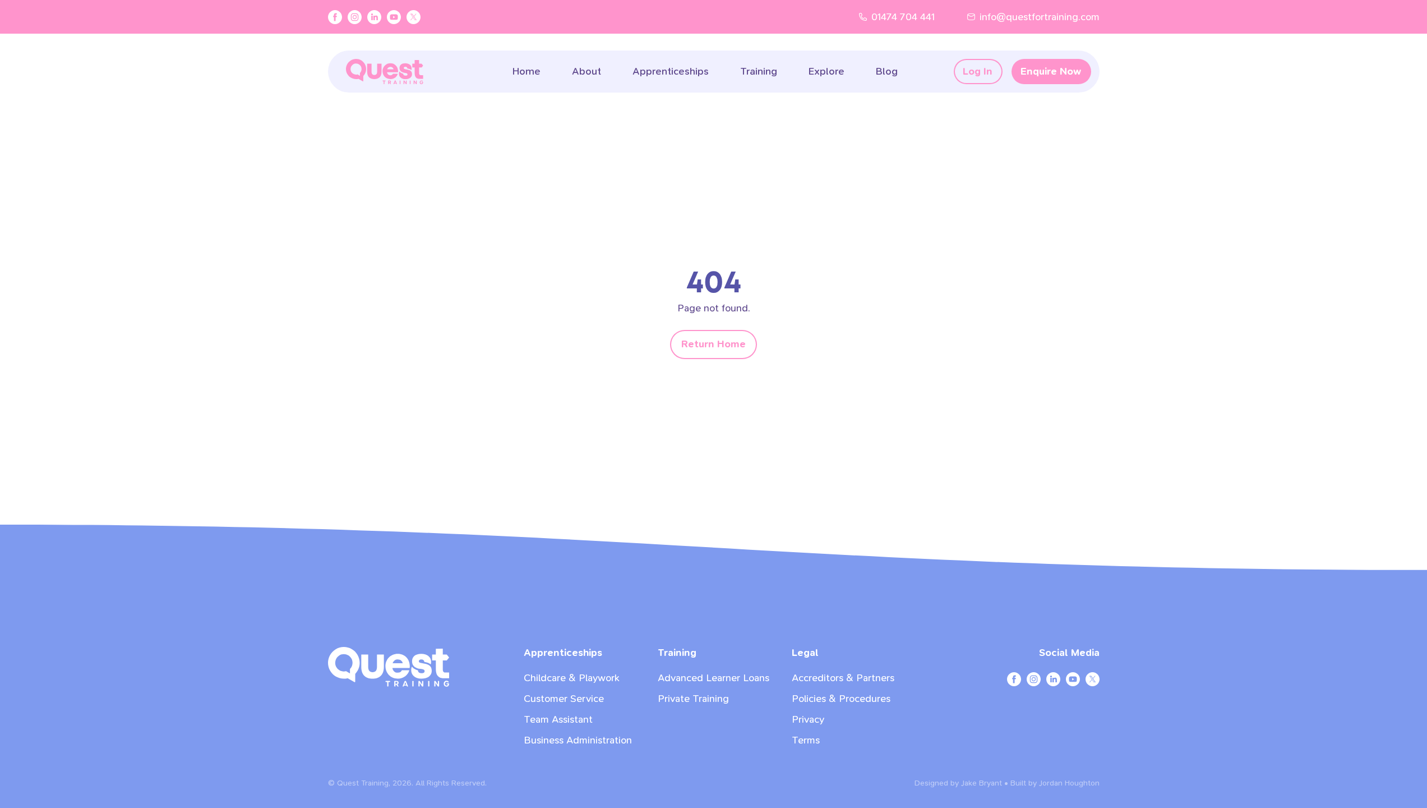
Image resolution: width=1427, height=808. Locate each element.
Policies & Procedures (841, 699)
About (586, 71)
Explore (826, 71)
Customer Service (564, 699)
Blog (887, 71)
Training (758, 71)
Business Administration (578, 740)
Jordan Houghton (1069, 783)
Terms (806, 740)
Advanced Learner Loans (713, 678)
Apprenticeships (670, 71)
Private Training (693, 699)
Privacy (808, 720)
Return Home (713, 344)
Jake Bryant (981, 783)
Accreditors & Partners (843, 678)
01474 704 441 (903, 17)
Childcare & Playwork (572, 678)
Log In (977, 71)
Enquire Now (1050, 71)
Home (526, 71)
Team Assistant (558, 720)
